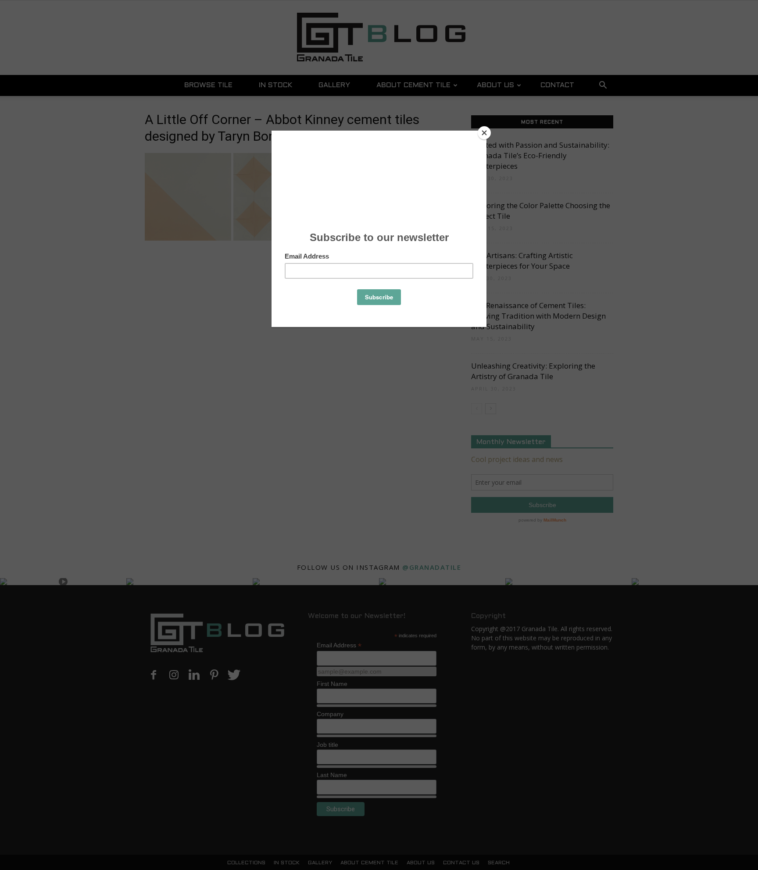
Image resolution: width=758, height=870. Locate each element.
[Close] (484, 132)
